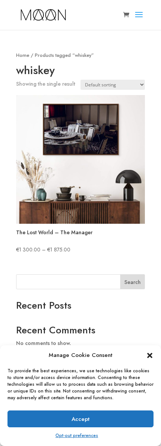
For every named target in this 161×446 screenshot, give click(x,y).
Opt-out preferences (76, 435)
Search (132, 282)
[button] (150, 355)
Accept (80, 419)
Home (22, 55)
